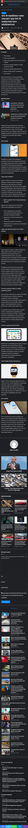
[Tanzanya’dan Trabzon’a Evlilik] (6, 751)
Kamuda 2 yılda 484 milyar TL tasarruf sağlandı (18, 614)
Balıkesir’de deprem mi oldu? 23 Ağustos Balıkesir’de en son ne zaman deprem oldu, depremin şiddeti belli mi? (18, 630)
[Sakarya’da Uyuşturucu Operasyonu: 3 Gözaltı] (6, 698)
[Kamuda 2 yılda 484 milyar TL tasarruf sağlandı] (6, 615)
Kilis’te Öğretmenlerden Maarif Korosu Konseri (17, 666)
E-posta (3, 581)
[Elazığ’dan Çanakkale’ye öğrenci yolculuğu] (6, 732)
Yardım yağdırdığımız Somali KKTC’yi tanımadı (17, 651)
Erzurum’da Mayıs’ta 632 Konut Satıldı (17, 673)
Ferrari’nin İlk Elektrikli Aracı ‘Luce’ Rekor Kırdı (20, 509)
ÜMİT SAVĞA (6, 27)
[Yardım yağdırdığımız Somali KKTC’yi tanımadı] (6, 653)
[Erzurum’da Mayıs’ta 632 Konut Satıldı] (6, 675)
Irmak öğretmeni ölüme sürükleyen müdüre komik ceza (18, 717)
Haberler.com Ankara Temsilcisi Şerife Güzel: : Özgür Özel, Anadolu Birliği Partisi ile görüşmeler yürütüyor (18, 689)
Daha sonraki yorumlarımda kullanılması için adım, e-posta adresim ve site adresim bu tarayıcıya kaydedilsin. (14, 595)
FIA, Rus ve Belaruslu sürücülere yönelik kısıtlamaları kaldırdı (20, 543)
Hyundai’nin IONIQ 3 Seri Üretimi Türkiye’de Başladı (6, 543)
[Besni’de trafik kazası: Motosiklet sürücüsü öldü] (6, 681)
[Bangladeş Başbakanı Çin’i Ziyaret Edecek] (6, 710)
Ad (2, 576)
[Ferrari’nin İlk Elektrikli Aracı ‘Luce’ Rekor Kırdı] (21, 503)
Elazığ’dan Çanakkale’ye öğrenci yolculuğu (17, 730)
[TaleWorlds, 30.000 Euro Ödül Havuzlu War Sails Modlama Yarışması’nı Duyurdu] (5, 116)
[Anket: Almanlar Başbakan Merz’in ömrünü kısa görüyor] (6, 639)
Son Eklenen (14, 608)
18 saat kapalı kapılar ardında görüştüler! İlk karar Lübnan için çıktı (18, 724)
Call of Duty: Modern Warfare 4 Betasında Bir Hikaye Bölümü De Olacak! (7, 527)
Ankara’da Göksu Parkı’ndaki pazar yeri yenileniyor (17, 621)
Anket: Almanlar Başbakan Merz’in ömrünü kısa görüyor (18, 638)
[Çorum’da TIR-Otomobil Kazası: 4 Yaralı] (6, 738)
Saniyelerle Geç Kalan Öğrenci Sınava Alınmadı (17, 743)
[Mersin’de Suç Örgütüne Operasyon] (6, 646)
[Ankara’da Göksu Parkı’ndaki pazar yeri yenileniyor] (6, 622)
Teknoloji (10, 9)
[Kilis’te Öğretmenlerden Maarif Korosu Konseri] (6, 668)
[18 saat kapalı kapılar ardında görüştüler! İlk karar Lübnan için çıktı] (6, 724)
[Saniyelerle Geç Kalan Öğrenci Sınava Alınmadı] (6, 745)
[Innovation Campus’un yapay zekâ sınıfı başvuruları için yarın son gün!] (21, 520)
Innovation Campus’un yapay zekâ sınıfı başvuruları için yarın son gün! (21, 527)
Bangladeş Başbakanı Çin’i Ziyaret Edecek (18, 709)
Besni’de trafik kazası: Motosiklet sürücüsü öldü (18, 680)
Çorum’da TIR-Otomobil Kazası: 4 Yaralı (17, 737)
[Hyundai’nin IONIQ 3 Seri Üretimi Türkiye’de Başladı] (7, 536)
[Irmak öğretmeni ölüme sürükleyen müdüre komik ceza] (6, 717)
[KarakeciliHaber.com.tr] (14, 4)
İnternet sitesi (4, 587)
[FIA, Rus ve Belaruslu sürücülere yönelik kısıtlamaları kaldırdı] (21, 536)
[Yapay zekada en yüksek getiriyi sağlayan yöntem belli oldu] (7, 503)
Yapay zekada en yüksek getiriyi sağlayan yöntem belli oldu (7, 510)
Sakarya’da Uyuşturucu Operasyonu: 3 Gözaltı (17, 697)
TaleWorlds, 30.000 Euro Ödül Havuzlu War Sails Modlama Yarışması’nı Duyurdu (19, 116)
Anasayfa (4, 9)
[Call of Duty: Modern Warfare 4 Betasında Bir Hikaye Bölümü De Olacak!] (7, 520)
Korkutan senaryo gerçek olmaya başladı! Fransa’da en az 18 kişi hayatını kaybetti (18, 660)
